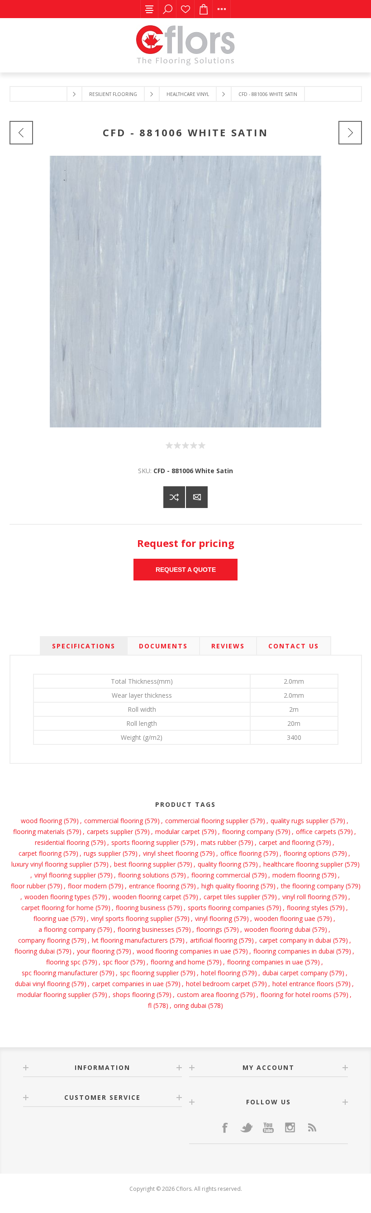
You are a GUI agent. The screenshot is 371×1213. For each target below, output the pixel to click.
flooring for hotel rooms (296, 994)
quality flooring (219, 864)
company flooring (44, 940)
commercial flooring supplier (206, 820)
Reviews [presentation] (228, 646)
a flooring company (66, 929)
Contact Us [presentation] (293, 646)
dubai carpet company (295, 972)
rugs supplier (102, 853)
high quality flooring (230, 886)
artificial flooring (213, 940)
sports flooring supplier (145, 842)
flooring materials (39, 831)
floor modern (87, 886)
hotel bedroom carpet (218, 983)
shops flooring (134, 994)
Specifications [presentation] (83, 646)
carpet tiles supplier (232, 896)
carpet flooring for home (57, 907)
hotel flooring (220, 972)
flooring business (141, 907)
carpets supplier (110, 831)
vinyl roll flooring (306, 896)
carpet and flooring (286, 842)
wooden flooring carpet (147, 896)
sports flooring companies (226, 907)
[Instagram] (290, 1127)
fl (150, 1005)
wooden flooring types (57, 896)
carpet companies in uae (128, 983)
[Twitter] (247, 1127)
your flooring (95, 951)
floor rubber (28, 886)
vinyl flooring (213, 918)
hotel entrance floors (303, 983)
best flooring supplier (145, 864)
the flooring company (312, 886)
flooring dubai (34, 951)
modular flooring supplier (53, 994)
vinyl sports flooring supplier (132, 918)
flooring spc (63, 962)
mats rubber (219, 842)
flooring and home (178, 962)
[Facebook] (225, 1127)
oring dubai (190, 1005)
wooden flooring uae (284, 918)
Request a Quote (186, 569)
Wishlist (185, 9)
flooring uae (51, 918)
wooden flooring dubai (277, 929)
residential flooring (62, 842)
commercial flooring (113, 820)
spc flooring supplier (149, 972)
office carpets (316, 831)
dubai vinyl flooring (42, 983)
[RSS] (312, 1127)
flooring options (307, 853)
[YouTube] (268, 1127)
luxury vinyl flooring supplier (51, 864)
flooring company (248, 831)
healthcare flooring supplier (303, 864)
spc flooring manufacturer (60, 972)
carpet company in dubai (295, 940)
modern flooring (296, 875)
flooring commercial (220, 875)
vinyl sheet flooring (170, 853)
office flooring (241, 853)
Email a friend (197, 497)
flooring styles (307, 907)
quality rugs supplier (299, 820)
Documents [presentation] (163, 646)
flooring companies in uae (265, 962)
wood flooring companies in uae (184, 951)
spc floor (115, 962)
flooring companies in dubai (293, 951)
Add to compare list (174, 497)
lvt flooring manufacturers (130, 940)
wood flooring (41, 820)
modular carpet (177, 831)
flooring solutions (143, 875)
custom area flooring (207, 994)
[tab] (84, 646)
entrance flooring (154, 886)
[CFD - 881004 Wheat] (21, 132)
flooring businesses (146, 929)
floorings (209, 929)
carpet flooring (40, 853)
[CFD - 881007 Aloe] (350, 132)
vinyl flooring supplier (65, 875)
